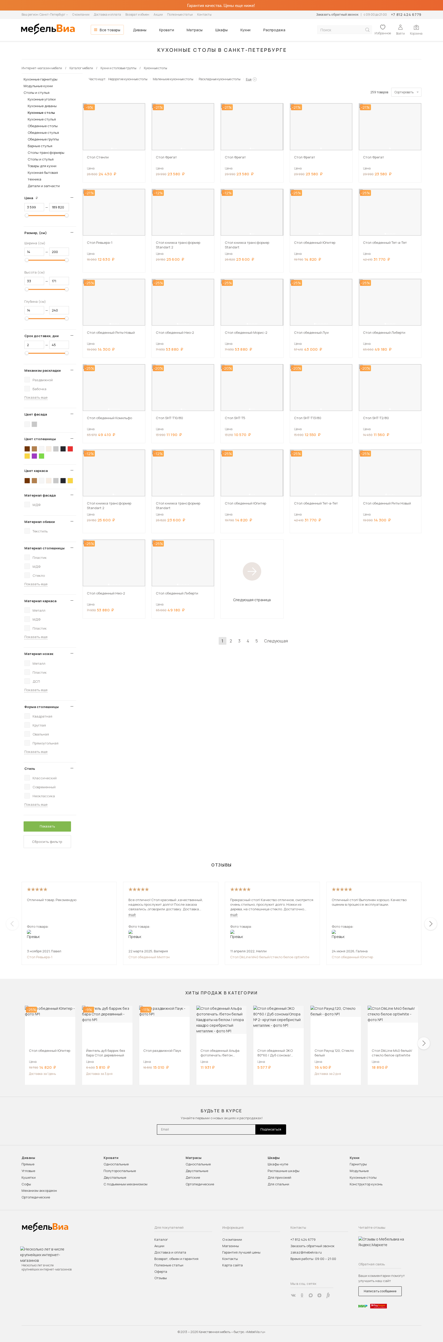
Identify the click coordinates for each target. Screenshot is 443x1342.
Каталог (161, 1239)
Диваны (139, 29)
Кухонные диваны (42, 106)
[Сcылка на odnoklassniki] (302, 1295)
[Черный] (63, 449)
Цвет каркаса (36, 470)
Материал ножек (38, 653)
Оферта (160, 1271)
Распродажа (274, 29)
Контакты (204, 14)
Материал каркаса (40, 601)
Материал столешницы (44, 548)
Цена (33, 198)
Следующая (276, 641)
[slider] (26, 215)
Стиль (29, 768)
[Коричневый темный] (27, 449)
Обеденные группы (43, 139)
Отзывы (160, 1278)
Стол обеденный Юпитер (352, 957)
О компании (80, 14)
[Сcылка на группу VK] (293, 1295)
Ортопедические (36, 1197)
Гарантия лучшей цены (241, 1252)
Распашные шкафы (283, 1170)
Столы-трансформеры (46, 152)
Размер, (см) (35, 232)
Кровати (166, 29)
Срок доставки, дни (41, 336)
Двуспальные (115, 1177)
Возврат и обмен (137, 14)
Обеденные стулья (43, 132)
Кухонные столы (41, 112)
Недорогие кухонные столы (127, 79)
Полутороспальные (120, 1170)
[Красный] (70, 449)
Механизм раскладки (42, 370)
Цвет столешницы (40, 439)
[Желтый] (27, 456)
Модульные (359, 1170)
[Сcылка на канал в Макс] (311, 1295)
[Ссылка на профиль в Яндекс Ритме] (328, 1295)
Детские (193, 1177)
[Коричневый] (34, 449)
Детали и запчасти (44, 186)
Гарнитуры (358, 1164)
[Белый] (27, 424)
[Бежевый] (49, 449)
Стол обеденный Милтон (149, 957)
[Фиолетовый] (34, 456)
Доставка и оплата (107, 14)
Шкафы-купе (278, 1164)
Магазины (230, 1246)
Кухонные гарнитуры (40, 79)
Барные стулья (40, 146)
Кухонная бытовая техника (43, 175)
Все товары (110, 29)
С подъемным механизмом (125, 1184)
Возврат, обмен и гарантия (176, 1258)
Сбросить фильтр (47, 841)
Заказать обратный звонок (337, 14)
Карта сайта (232, 1265)
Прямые (28, 1164)
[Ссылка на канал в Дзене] (319, 1295)
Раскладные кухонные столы (219, 79)
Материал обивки (39, 521)
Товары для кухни (42, 166)
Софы (26, 1184)
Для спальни (278, 1184)
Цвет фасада (35, 414)
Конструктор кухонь (366, 1184)
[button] (112, 148)
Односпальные (116, 1164)
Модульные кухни (38, 86)
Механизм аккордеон (39, 1190)
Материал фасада (40, 495)
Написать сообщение (380, 1291)
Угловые (28, 1170)
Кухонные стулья (42, 119)
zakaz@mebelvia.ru (306, 1252)
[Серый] (34, 424)
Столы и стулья (36, 92)
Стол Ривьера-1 (39, 957)
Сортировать (404, 92)
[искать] (367, 30)
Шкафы (221, 29)
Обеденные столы (43, 126)
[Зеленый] (41, 456)
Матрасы (195, 29)
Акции (158, 14)
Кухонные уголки (42, 99)
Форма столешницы (41, 706)
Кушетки (29, 1177)
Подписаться (270, 1129)
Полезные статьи (180, 14)
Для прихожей (279, 1177)
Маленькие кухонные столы (173, 79)
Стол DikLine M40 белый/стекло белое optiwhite (269, 957)
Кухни (245, 29)
